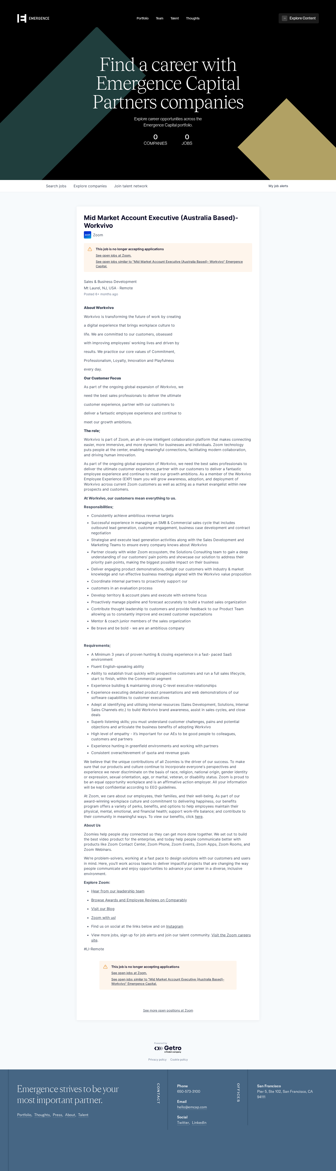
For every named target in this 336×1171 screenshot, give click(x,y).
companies (90, 186)
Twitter (183, 1122)
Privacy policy (157, 1059)
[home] (74, 18)
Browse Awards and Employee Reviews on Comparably (139, 900)
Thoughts (42, 1114)
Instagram (174, 926)
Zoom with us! (103, 917)
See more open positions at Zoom (168, 1010)
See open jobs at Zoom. (113, 255)
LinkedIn (199, 1122)
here (199, 816)
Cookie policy (179, 1059)
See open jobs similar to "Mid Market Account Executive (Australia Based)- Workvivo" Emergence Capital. (169, 264)
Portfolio (24, 1114)
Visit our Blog (103, 908)
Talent (83, 1114)
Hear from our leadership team (117, 891)
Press (57, 1114)
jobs (56, 186)
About (70, 1114)
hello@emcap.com (192, 1107)
